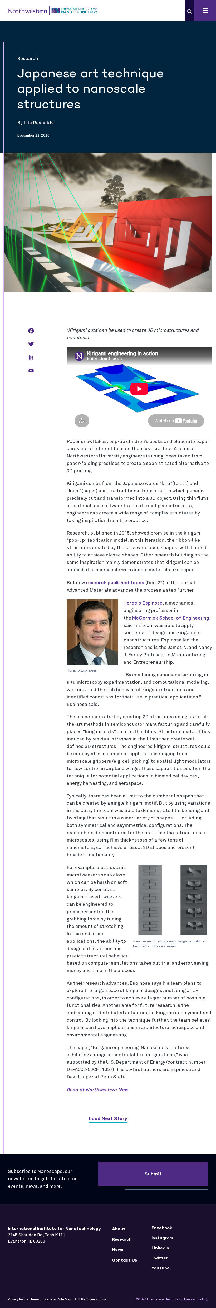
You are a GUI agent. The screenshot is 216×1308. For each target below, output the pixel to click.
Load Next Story (108, 1118)
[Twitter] (31, 344)
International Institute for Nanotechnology (52, 10)
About (118, 1228)
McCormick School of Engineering (170, 618)
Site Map (64, 1299)
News (117, 1249)
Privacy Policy (18, 1299)
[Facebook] (31, 331)
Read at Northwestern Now (97, 1090)
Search (189, 11)
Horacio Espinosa (143, 603)
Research (122, 1239)
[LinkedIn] (31, 357)
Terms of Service (43, 1299)
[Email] (31, 371)
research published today (115, 582)
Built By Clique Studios (90, 1299)
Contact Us (124, 1260)
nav (205, 10)
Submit (153, 1174)
